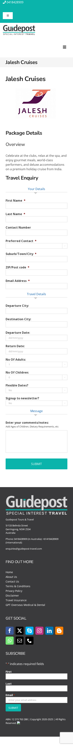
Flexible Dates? (17, 385)
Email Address (18, 281)
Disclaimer (12, 595)
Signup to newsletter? (22, 398)
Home (9, 572)
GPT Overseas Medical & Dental (25, 605)
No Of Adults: (16, 360)
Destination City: (18, 319)
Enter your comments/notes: (27, 423)
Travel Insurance (16, 600)
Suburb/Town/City (21, 254)
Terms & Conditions (18, 586)
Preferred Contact (21, 241)
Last (9, 683)
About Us (11, 577)
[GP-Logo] (19, 26)
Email (10, 695)
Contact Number (18, 228)
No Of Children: (17, 372)
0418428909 (15, 2)
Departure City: (17, 306)
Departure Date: (18, 333)
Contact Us (12, 581)
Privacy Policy (14, 591)
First (9, 671)
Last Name (15, 214)
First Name (15, 201)
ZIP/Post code (17, 267)
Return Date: (15, 346)
